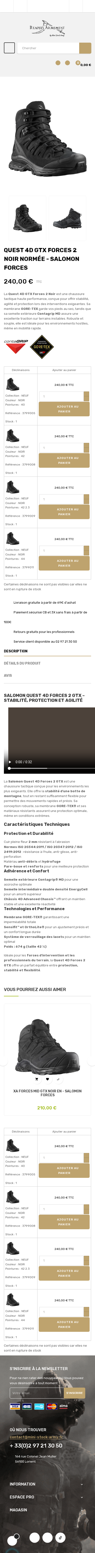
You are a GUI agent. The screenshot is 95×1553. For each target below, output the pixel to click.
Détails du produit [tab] (22, 663)
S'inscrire (74, 1393)
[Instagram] (47, 1538)
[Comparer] (55, 65)
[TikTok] (60, 1538)
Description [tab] (16, 651)
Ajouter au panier (67, 409)
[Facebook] (34, 1538)
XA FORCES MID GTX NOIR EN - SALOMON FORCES (47, 1093)
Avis (8, 676)
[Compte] (89, 6)
